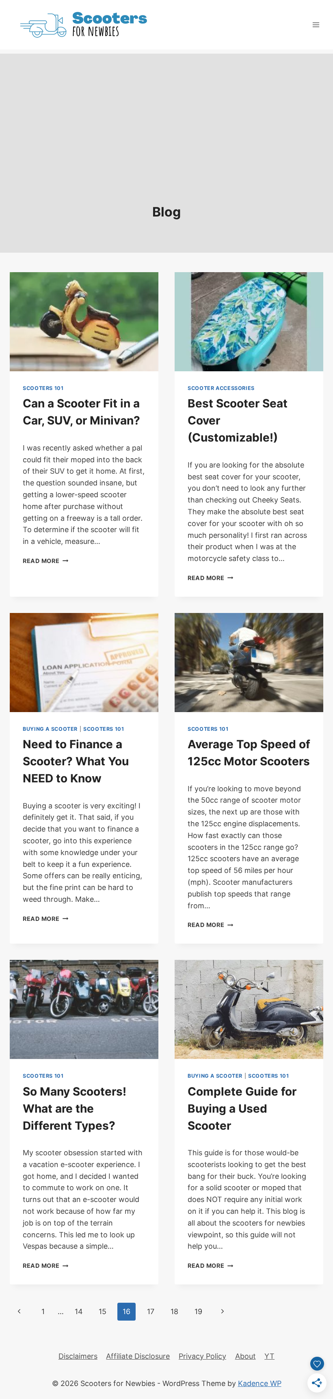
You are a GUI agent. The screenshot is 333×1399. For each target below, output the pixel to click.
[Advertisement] (166, 110)
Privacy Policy (202, 1356)
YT (269, 1356)
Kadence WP (259, 1383)
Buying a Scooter (50, 729)
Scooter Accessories (221, 388)
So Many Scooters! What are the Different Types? (74, 1109)
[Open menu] (315, 24)
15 (102, 1311)
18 (174, 1311)
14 (79, 1311)
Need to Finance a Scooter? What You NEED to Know (76, 761)
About (245, 1356)
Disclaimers (77, 1356)
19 (198, 1311)
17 (150, 1311)
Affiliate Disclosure (138, 1356)
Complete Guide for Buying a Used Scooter (242, 1109)
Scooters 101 (43, 388)
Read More (45, 560)
